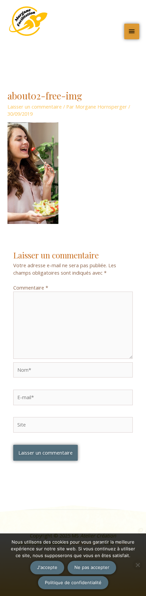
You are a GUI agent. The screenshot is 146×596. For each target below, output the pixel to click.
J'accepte (47, 567)
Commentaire (30, 287)
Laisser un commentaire (34, 106)
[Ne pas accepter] (137, 564)
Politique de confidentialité (73, 582)
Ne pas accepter (91, 567)
